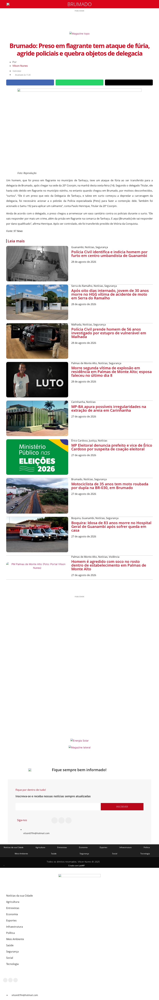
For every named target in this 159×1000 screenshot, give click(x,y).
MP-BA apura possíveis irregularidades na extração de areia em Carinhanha (108, 408)
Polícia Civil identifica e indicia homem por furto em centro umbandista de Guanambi (109, 253)
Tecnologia (145, 853)
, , (89, 247)
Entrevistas (62, 847)
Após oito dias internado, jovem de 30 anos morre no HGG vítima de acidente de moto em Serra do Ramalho (110, 294)
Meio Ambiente (21, 853)
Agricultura (40, 847)
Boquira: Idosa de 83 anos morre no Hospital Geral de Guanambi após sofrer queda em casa (111, 526)
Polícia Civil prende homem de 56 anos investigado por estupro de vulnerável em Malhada (108, 333)
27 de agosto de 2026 (83, 416)
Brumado (79, 4)
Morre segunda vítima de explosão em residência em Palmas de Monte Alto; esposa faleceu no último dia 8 (111, 371)
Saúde (54, 853)
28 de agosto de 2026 (83, 261)
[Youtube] (68, 820)
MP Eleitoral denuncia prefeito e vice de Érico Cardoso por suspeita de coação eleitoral (111, 447)
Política (147, 847)
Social (114, 853)
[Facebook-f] (54, 820)
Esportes (103, 847)
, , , (94, 518)
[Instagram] (61, 820)
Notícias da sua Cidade (13, 847)
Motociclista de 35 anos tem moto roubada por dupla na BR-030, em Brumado (109, 485)
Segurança (84, 853)
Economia (83, 847)
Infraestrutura (125, 847)
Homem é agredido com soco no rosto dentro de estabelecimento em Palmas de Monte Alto (108, 565)
